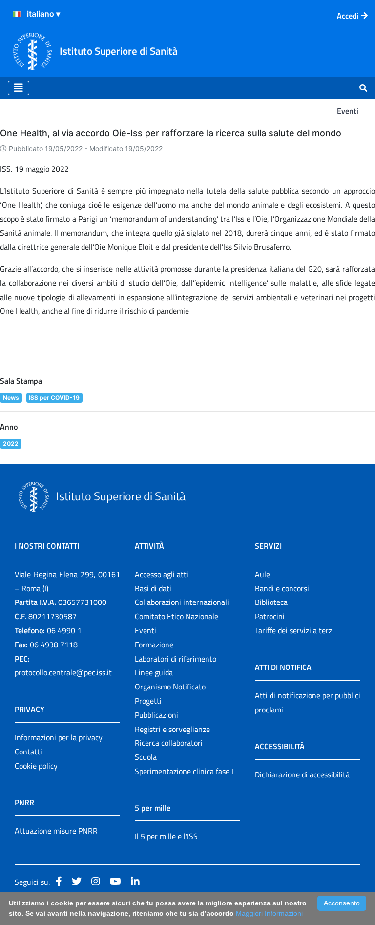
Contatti (28, 751)
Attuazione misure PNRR (56, 831)
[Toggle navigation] (18, 88)
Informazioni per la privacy (59, 737)
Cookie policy (36, 766)
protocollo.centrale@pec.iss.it (63, 672)
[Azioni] (16, 14)
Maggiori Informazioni (269, 913)
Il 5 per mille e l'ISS (166, 836)
